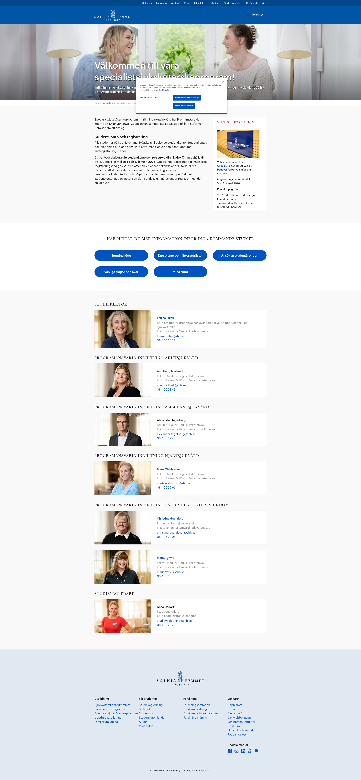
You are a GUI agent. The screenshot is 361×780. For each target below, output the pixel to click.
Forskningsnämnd (195, 717)
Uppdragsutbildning (108, 717)
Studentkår (146, 713)
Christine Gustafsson (171, 518)
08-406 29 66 (166, 487)
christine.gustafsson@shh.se (176, 532)
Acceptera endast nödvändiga (187, 97)
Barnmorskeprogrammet (111, 709)
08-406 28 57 (166, 340)
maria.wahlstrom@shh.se (174, 483)
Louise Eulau (165, 317)
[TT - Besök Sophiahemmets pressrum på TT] (256, 751)
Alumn (143, 721)
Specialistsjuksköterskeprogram (116, 713)
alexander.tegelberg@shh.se (176, 434)
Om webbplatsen (239, 717)
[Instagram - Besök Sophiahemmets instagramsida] (236, 751)
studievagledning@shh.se (174, 620)
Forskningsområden (196, 705)
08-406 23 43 (166, 389)
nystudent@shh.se (232, 202)
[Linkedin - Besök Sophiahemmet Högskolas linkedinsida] (243, 751)
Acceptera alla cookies (184, 106)
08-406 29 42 (166, 438)
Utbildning (146, 3)
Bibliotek (198, 3)
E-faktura (234, 726)
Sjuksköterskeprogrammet (112, 705)
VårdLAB (175, 3)
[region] (181, 96)
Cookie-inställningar (148, 97)
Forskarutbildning (106, 721)
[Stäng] (223, 82)
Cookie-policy (164, 90)
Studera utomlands (151, 717)
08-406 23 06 (166, 536)
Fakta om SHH (237, 713)
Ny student (213, 3)
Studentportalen (232, 3)
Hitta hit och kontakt (241, 730)
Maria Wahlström (168, 469)
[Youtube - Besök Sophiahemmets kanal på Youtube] (249, 751)
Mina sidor (146, 726)
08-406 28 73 (166, 625)
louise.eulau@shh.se (170, 336)
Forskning (161, 3)
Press (187, 3)
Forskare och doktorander (200, 713)
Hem (96, 103)
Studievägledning (151, 705)
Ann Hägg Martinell (170, 371)
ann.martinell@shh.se (171, 385)
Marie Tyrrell (165, 558)
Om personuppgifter (241, 721)
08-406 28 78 (166, 576)
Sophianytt (235, 705)
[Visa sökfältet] (263, 3)
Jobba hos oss (237, 734)
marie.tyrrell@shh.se (171, 572)
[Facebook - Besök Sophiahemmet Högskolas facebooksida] (230, 751)
